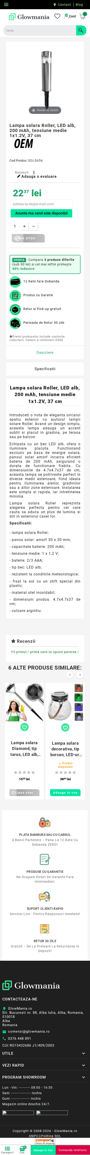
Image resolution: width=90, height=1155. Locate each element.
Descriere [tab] (45, 352)
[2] (20, 772)
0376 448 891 (19, 1039)
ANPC (33, 1136)
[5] (33, 772)
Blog (79, 4)
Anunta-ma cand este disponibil (41, 213)
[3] (24, 772)
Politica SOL (51, 1136)
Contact (64, 4)
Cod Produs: (18, 160)
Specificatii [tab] (45, 369)
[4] (28, 772)
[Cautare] (81, 30)
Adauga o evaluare (39, 176)
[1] (15, 772)
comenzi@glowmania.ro (29, 1031)
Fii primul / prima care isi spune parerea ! (45, 652)
